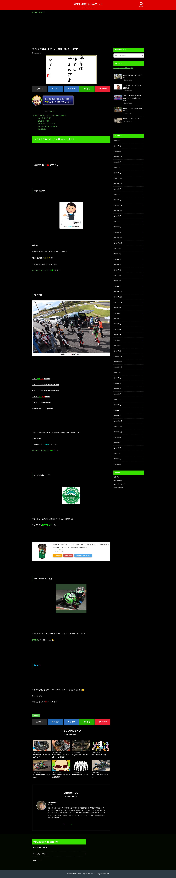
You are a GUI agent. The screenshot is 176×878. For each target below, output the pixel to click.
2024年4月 (117, 189)
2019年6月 (117, 453)
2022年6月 (117, 264)
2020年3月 (117, 405)
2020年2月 (117, 410)
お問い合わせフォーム (40, 847)
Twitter (42, 129)
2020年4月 (117, 399)
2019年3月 (117, 464)
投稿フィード (117, 480)
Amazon (57, 556)
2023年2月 (117, 232)
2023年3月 (117, 227)
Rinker (60, 549)
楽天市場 (68, 556)
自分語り (36, 715)
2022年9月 (117, 248)
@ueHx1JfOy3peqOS (40, 270)
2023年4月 (117, 221)
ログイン (116, 477)
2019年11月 (118, 426)
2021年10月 (118, 302)
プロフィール (37, 860)
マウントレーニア (47, 124)
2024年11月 (118, 178)
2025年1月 (117, 173)
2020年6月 (117, 389)
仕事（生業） (45, 118)
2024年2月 (117, 194)
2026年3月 (117, 151)
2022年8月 (117, 254)
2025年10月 (118, 157)
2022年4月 (117, 270)
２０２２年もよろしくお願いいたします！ (49, 115)
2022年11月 (118, 237)
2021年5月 (117, 329)
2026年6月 (117, 140)
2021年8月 (117, 313)
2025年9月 (117, 162)
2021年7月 (117, 318)
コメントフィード (119, 484)
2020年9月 (117, 372)
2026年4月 (117, 146)
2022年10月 (118, 243)
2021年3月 (117, 340)
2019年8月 (117, 442)
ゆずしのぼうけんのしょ (88, 4)
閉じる (52, 111)
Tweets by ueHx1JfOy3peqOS (123, 68)
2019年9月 (117, 437)
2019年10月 (118, 432)
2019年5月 (117, 459)
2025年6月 (117, 167)
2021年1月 (117, 351)
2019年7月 (117, 448)
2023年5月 (117, 216)
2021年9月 (117, 308)
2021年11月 (118, 297)
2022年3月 (117, 275)
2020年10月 (118, 367)
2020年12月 (118, 356)
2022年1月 (117, 286)
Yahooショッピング (83, 556)
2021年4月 (117, 335)
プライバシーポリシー (40, 854)
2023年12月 (118, 205)
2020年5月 (117, 394)
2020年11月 (118, 362)
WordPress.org (118, 487)
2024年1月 (117, 200)
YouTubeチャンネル (47, 126)
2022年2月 (117, 281)
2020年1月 (117, 415)
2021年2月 (117, 345)
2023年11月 (118, 210)
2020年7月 (117, 383)
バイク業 (43, 121)
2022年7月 (117, 259)
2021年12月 (118, 291)
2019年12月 (118, 421)
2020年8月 (117, 378)
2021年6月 (117, 324)
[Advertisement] (88, 30)
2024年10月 (118, 183)
